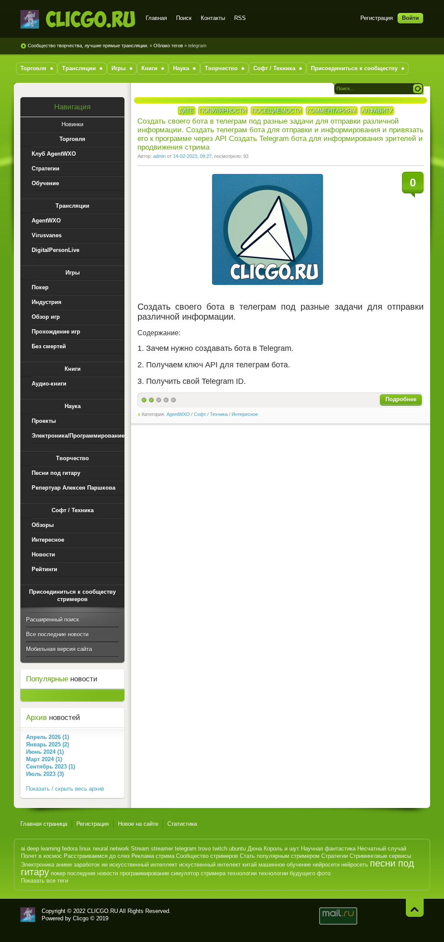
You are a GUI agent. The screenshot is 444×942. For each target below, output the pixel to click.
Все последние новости (57, 634)
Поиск (184, 18)
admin (159, 156)
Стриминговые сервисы (380, 856)
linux (85, 848)
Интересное (245, 414)
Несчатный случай (381, 848)
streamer (162, 848)
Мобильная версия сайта (59, 649)
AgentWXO (178, 414)
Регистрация (376, 18)
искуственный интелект (210, 864)
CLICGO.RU (102, 911)
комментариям (331, 111)
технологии (242, 873)
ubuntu (237, 848)
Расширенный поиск (52, 619)
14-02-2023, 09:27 (192, 156)
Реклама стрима (152, 856)
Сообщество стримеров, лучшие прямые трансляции (77, 19)
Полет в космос (41, 856)
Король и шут (281, 848)
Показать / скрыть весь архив (65, 788)
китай (249, 864)
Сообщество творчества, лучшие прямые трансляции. (88, 45)
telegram (185, 848)
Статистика (182, 824)
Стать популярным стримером (280, 856)
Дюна (255, 848)
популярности (222, 111)
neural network (111, 848)
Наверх (415, 907)
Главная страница (43, 824)
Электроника (37, 864)
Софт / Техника (211, 414)
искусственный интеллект (143, 864)
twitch (219, 848)
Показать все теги (44, 880)
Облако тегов (168, 45)
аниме (64, 864)
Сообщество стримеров (207, 856)
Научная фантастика (328, 848)
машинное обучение (284, 864)
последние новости (92, 873)
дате (186, 111)
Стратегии (334, 856)
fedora (70, 848)
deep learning (43, 848)
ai (23, 848)
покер (58, 873)
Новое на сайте (138, 824)
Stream (140, 848)
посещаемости (276, 111)
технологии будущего (286, 873)
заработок (87, 864)
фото (323, 873)
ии (104, 864)
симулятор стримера (198, 873)
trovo (204, 848)
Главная (156, 18)
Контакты (213, 18)
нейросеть (354, 864)
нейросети (326, 864)
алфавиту (377, 111)
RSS (240, 18)
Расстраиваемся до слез (97, 856)
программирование (144, 873)
